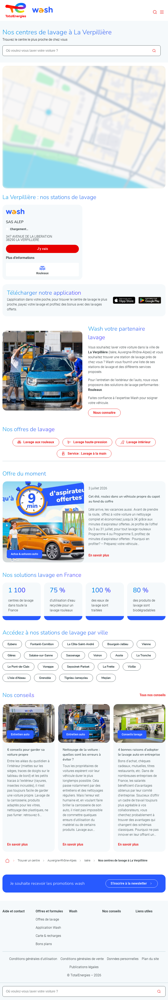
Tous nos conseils (153, 695)
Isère (87, 860)
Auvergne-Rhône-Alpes (62, 860)
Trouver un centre (29, 860)
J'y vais (42, 249)
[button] (155, 12)
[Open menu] (162, 12)
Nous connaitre (104, 413)
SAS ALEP (14, 221)
